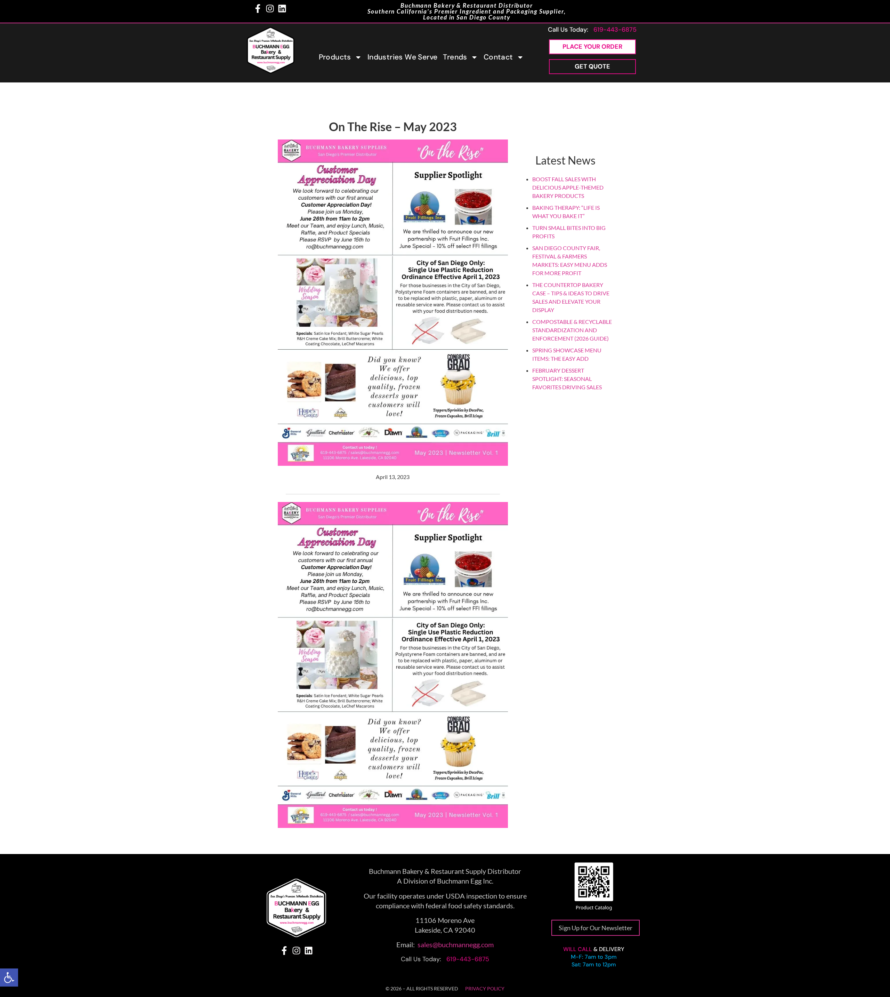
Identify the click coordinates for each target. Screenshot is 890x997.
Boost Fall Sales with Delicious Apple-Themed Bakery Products (568, 187)
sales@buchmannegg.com (456, 944)
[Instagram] (270, 8)
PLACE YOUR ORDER (592, 46)
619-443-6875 (615, 29)
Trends (455, 57)
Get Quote (592, 66)
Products (335, 57)
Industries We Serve (402, 57)
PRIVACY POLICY (484, 988)
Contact (498, 57)
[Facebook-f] (258, 8)
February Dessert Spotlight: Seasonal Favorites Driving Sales (567, 378)
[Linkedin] (282, 8)
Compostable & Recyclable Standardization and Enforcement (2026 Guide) (572, 330)
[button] (9, 977)
